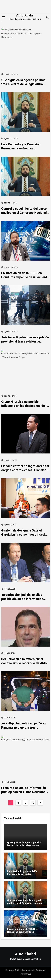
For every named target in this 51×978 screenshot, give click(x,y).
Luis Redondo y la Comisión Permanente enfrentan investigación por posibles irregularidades (22, 875)
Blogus (39, 970)
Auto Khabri (25, 15)
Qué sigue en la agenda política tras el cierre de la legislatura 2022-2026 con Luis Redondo (23, 84)
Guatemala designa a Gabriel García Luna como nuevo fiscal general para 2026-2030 (23, 534)
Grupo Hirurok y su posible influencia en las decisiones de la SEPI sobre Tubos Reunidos (24, 406)
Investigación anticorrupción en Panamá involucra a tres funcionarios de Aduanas (23, 727)
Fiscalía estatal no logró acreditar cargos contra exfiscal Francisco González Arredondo (25, 470)
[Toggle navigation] (3, 17)
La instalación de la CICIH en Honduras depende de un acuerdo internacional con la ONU (25, 277)
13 (33, 802)
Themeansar (25, 974)
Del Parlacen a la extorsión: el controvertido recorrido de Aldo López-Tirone (24, 663)
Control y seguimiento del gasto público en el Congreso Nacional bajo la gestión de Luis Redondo (24, 213)
